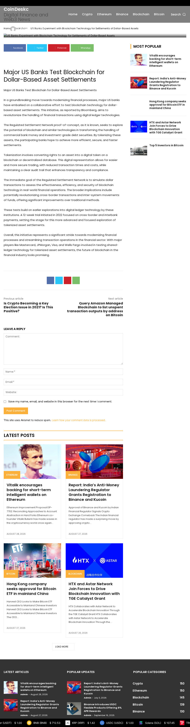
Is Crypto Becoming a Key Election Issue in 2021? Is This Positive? (28, 307)
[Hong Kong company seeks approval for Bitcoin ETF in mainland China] (32, 560)
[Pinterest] (67, 280)
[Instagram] (12, 3)
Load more (61, 646)
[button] (178, 14)
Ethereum (11, 474)
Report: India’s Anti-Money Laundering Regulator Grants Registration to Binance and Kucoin (94, 492)
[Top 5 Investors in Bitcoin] (138, 149)
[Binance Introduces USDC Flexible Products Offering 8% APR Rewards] (74, 708)
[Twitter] (18, 3)
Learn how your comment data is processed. (79, 420)
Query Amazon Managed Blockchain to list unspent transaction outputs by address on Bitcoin (95, 309)
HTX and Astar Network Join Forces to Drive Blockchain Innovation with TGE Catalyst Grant (94, 591)
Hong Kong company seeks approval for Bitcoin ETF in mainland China (31, 588)
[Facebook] (6, 3)
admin (24, 29)
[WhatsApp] (76, 280)
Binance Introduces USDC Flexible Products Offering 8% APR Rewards (103, 708)
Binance (73, 474)
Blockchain (75, 573)
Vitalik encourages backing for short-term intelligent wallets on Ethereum (29, 492)
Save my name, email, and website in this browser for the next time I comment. (60, 401)
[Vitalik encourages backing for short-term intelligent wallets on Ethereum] (32, 461)
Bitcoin (10, 573)
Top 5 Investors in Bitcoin (166, 145)
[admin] (13, 29)
